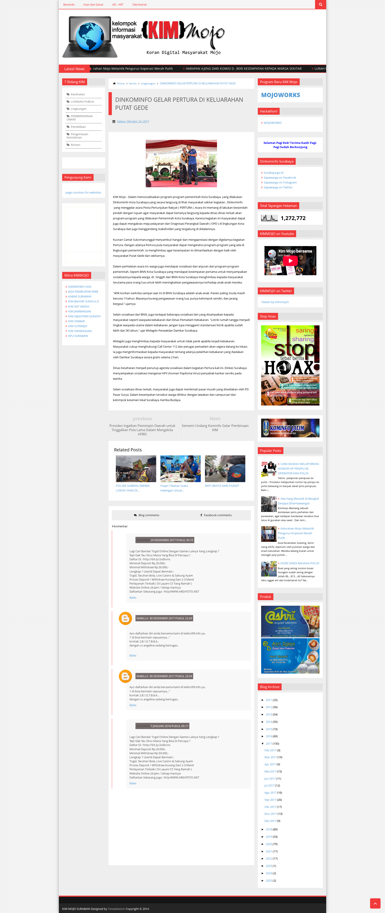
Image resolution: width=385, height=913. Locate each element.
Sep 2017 (270, 800)
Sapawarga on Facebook (280, 177)
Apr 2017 (270, 764)
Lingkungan (78, 109)
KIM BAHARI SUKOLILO (83, 301)
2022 (269, 858)
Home (121, 83)
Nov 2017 (270, 814)
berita (133, 83)
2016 (269, 736)
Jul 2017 (269, 785)
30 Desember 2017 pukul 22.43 (170, 618)
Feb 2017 (270, 750)
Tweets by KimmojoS (275, 302)
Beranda (68, 4)
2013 (269, 714)
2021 (269, 851)
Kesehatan (78, 94)
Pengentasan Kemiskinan (77, 136)
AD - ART (117, 4)
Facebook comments (217, 515)
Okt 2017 (270, 807)
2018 (269, 829)
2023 (269, 866)
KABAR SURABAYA (79, 296)
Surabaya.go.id (273, 173)
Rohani (75, 145)
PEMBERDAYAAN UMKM (80, 118)
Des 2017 (270, 821)
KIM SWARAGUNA (80, 331)
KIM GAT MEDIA (78, 306)
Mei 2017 (270, 771)
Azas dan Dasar (93, 4)
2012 (269, 707)
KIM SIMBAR (76, 321)
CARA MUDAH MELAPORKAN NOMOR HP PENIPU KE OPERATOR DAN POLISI (298, 468)
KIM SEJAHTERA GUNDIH (84, 316)
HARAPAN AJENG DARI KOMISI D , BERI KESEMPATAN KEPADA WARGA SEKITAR (224, 68)
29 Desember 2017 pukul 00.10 (172, 540)
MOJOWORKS (273, 123)
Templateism (116, 909)
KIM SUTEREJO (77, 326)
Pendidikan (78, 127)
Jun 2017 (270, 778)
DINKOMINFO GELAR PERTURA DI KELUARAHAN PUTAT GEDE (198, 83)
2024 (269, 873)
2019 (269, 837)
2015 (269, 729)
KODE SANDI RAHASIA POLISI (300, 563)
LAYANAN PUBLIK (82, 102)
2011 (269, 700)
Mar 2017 (270, 757)
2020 (269, 844)
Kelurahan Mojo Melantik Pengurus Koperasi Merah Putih (110, 68)
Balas (132, 597)
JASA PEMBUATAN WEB (83, 291)
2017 (269, 744)
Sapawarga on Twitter (278, 187)
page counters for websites (83, 192)
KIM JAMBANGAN (79, 311)
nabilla (142, 618)
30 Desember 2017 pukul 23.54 (170, 676)
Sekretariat (139, 4)
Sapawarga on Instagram (280, 182)
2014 (269, 722)
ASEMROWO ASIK (79, 287)
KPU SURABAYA (78, 336)
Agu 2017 (270, 793)
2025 (269, 880)
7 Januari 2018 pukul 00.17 (169, 726)
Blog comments (148, 515)
